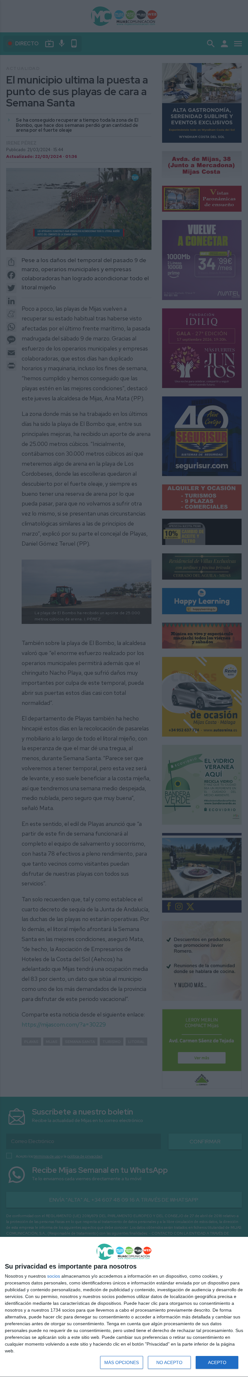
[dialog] (124, 1307)
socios (53, 1276)
